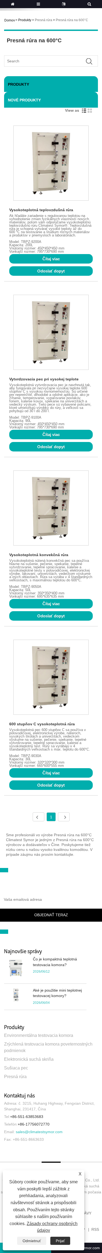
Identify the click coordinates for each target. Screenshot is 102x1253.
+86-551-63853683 (26, 1116)
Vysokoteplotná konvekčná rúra (38, 555)
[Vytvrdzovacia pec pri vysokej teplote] (51, 333)
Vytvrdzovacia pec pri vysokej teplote (44, 379)
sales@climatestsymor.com (39, 1132)
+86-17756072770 (34, 1124)
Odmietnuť (32, 1241)
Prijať (60, 1241)
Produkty (24, 20)
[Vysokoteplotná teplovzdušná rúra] (51, 164)
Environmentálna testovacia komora (38, 1035)
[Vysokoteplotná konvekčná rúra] (51, 508)
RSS (95, 1229)
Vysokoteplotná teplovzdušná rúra (41, 210)
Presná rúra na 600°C (72, 20)
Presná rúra (43, 20)
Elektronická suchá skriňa (29, 1059)
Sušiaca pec (16, 1068)
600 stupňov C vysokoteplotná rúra (42, 724)
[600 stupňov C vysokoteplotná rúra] (51, 678)
